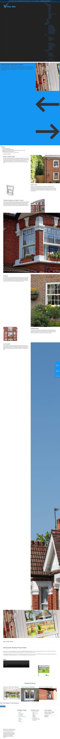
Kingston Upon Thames (52, 13)
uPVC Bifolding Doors (52, 43)
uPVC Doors (50, 40)
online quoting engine (9, 651)
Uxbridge (50, 16)
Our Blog (48, 22)
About (20, 717)
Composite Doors (51, 39)
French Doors (51, 47)
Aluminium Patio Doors (52, 46)
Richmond (50, 14)
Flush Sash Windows (52, 28)
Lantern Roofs (51, 58)
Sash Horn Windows (52, 31)
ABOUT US (46, 3)
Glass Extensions (51, 55)
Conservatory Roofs (51, 59)
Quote (20, 720)
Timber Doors (51, 37)
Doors (46, 34)
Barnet (49, 7)
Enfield (50, 9)
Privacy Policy (21, 714)
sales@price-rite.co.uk (36, 718)
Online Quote (47, 23)
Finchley (50, 11)
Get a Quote (2, 72)
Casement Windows (51, 27)
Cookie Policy (21, 715)
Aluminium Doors (51, 38)
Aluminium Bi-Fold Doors (52, 44)
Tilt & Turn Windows (51, 33)
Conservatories (47, 50)
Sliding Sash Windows (52, 29)
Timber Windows (51, 26)
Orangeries (50, 54)
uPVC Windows (51, 25)
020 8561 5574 (6, 4)
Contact (46, 60)
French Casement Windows (53, 30)
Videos (48, 20)
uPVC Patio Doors (51, 45)
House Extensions (51, 56)
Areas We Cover (49, 5)
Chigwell (50, 8)
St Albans (50, 15)
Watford (50, 17)
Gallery (48, 19)
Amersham (50, 6)
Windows (46, 24)
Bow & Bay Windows (52, 32)
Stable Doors (50, 48)
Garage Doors (51, 49)
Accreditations (49, 4)
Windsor (50, 18)
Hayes (49, 12)
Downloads (48, 21)
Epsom (50, 10)
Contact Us (6, 72)
